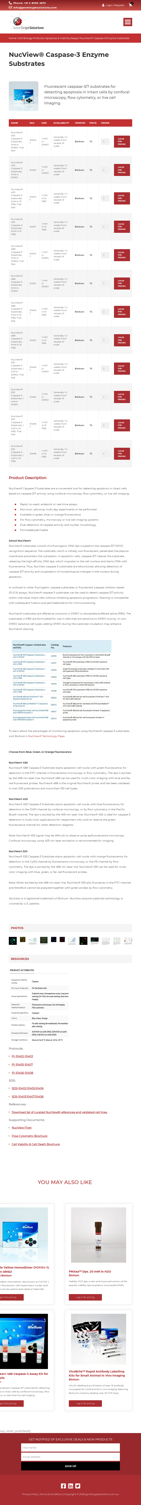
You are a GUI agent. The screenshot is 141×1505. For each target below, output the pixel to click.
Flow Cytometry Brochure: (30, 1136)
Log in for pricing (122, 141)
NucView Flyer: (22, 1127)
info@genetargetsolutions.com (35, 7)
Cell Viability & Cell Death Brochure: (36, 1144)
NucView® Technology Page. (46, 736)
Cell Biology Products (31, 38)
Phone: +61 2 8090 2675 (29, 2)
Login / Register (115, 5)
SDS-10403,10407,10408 (28, 1096)
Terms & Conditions (51, 1494)
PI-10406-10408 (22, 1073)
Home (12, 38)
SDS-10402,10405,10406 (28, 1088)
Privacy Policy (30, 1494)
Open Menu (127, 22)
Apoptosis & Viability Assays (62, 38)
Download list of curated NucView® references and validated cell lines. (59, 1112)
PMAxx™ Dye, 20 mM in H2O (90, 1271)
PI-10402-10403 (22, 1056)
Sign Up (70, 1466)
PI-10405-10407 (22, 1064)
